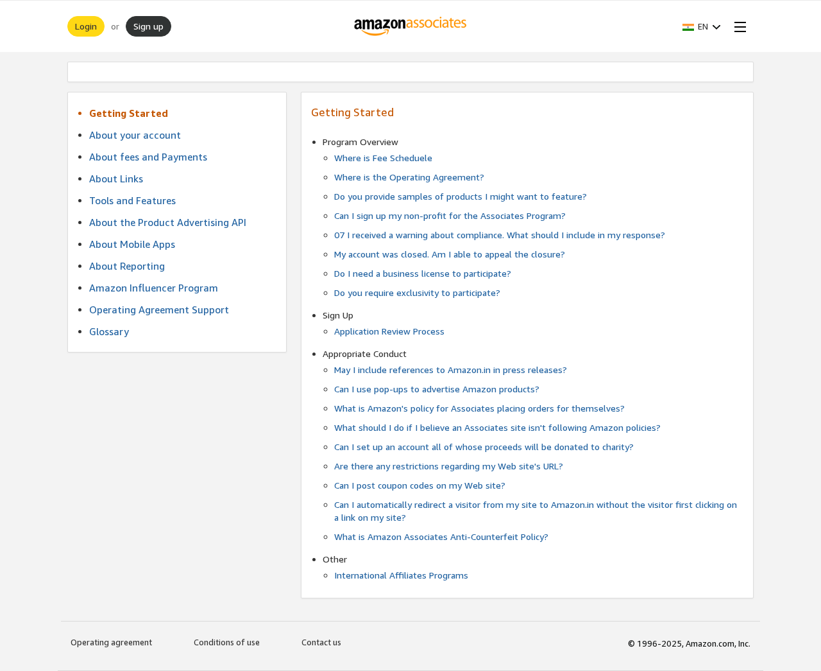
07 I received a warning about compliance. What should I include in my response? (499, 234)
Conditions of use (227, 642)
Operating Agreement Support (159, 309)
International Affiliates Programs (401, 575)
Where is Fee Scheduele (383, 157)
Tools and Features (132, 200)
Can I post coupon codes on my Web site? (419, 485)
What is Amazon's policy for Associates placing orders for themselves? (479, 408)
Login (86, 26)
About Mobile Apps (132, 244)
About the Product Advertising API (167, 222)
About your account (135, 135)
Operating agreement (111, 642)
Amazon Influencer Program (153, 287)
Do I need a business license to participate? (422, 273)
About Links (116, 178)
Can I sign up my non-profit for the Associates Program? (450, 215)
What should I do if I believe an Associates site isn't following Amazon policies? (497, 427)
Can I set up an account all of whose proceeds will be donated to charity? (484, 446)
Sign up (148, 26)
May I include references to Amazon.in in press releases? (450, 369)
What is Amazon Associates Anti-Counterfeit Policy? (441, 536)
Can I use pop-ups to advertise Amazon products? (436, 388)
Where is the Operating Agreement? (409, 176)
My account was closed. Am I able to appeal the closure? (449, 253)
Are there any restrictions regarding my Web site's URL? (448, 465)
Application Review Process (389, 331)
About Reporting (127, 266)
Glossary (109, 331)
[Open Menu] (738, 26)
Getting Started (128, 113)
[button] (702, 26)
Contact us (321, 642)
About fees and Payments (148, 156)
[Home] (411, 26)
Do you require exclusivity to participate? (417, 292)
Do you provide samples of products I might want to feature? (460, 196)
